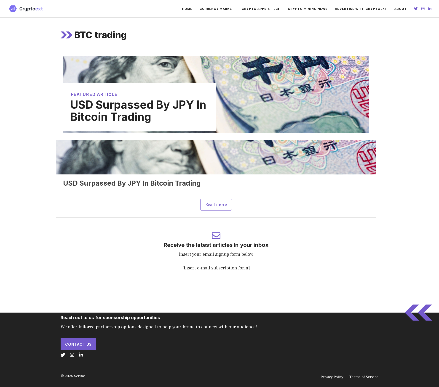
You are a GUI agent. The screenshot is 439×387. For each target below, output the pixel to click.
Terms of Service (363, 376)
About (400, 9)
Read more (216, 205)
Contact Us (78, 344)
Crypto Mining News (308, 9)
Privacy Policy (332, 376)
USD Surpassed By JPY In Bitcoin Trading (138, 111)
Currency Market (217, 9)
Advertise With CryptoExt (361, 9)
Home (187, 9)
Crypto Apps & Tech (261, 9)
